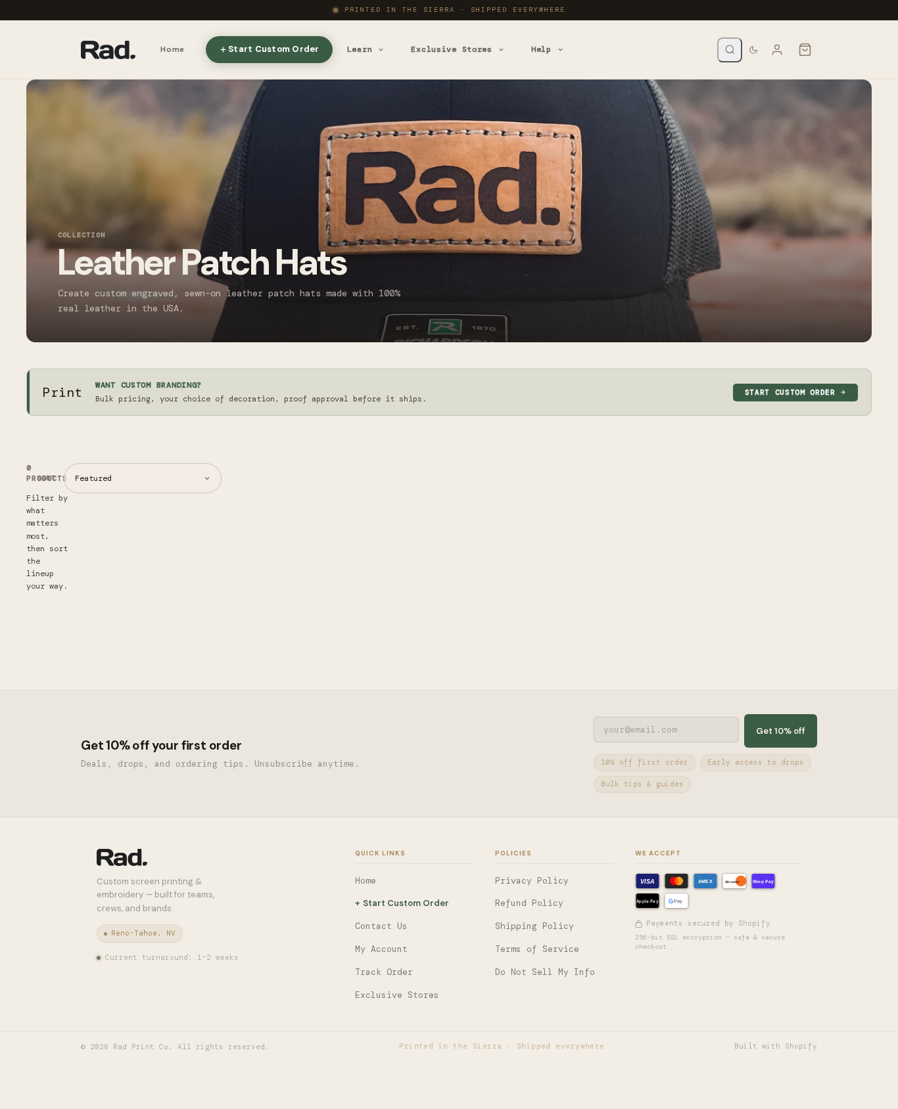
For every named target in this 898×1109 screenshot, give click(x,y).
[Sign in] (777, 49)
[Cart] (804, 49)
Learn (360, 49)
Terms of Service (537, 949)
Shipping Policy (534, 926)
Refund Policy (529, 903)
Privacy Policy (532, 880)
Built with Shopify (775, 1046)
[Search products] (729, 49)
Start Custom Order (273, 49)
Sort (46, 478)
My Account (381, 949)
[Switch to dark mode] (753, 50)
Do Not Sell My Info (545, 972)
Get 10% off (780, 730)
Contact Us (381, 926)
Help (541, 49)
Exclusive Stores (451, 49)
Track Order (384, 972)
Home (172, 49)
